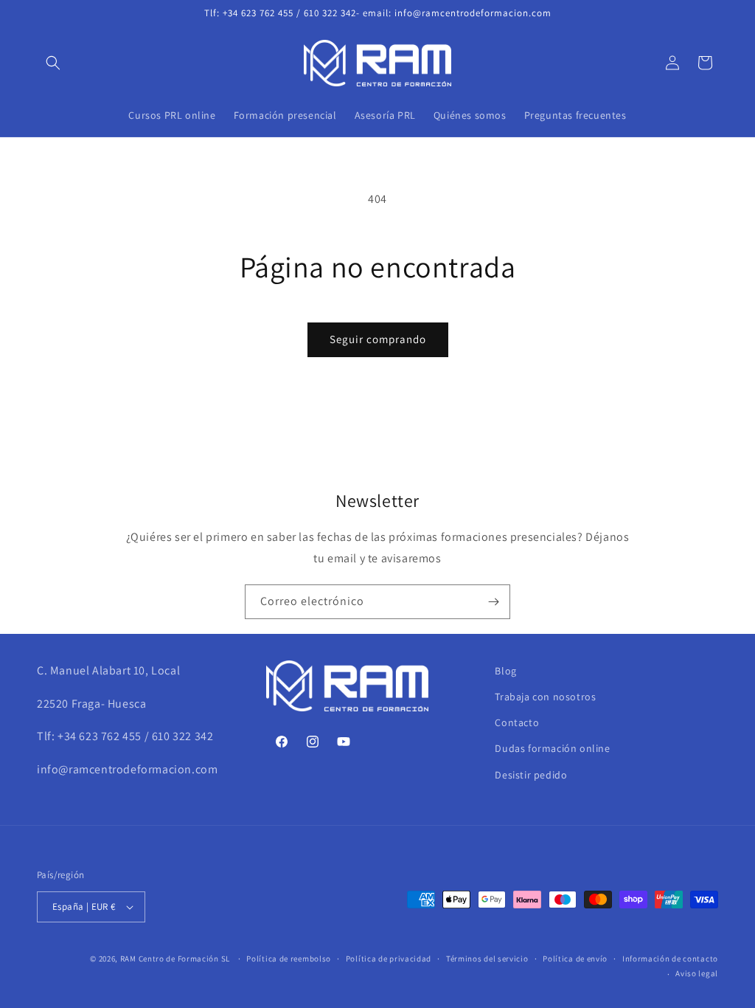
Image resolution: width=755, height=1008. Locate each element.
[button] (53, 62)
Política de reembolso (288, 958)
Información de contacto (670, 958)
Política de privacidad (388, 958)
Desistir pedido (531, 774)
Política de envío (575, 958)
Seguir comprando (378, 339)
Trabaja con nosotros (545, 696)
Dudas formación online (552, 748)
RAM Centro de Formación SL (175, 958)
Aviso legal (696, 973)
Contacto (517, 722)
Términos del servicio (487, 958)
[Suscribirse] (493, 601)
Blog (505, 670)
